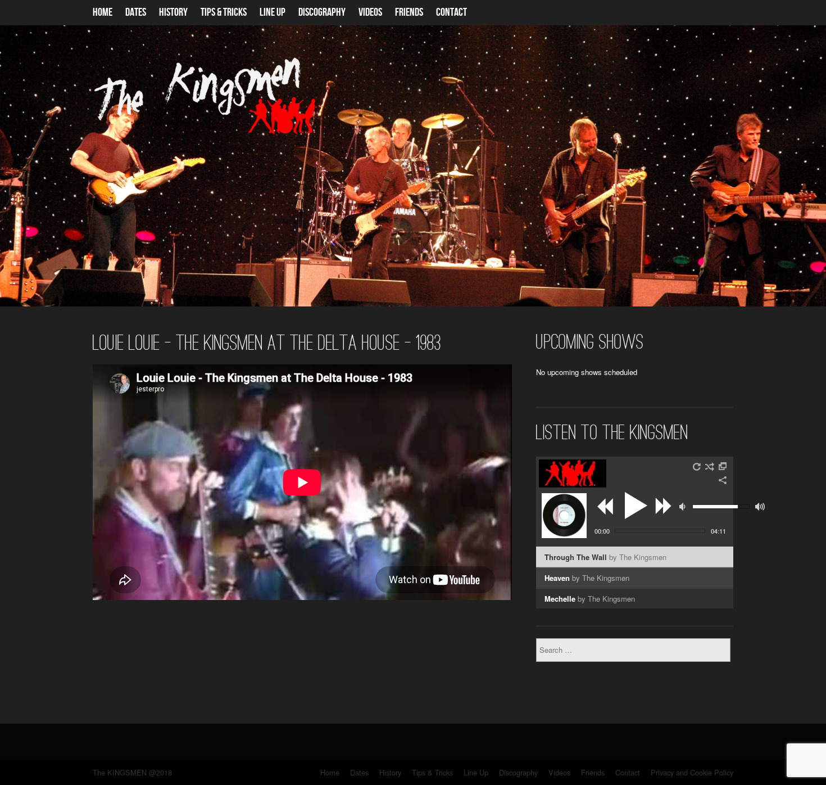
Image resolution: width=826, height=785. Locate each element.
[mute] (683, 506)
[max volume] (760, 506)
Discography (322, 12)
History (173, 12)
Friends (409, 12)
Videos (370, 12)
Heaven (586, 577)
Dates (135, 12)
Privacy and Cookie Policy (692, 772)
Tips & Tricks (224, 12)
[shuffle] (709, 466)
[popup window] (723, 466)
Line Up (272, 12)
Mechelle (589, 598)
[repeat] (697, 466)
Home (102, 12)
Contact (451, 12)
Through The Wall (605, 557)
